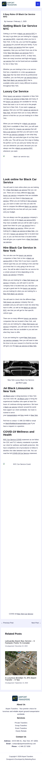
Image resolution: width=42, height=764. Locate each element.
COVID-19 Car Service (20, 453)
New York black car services (18, 53)
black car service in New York (23, 231)
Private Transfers (21, 723)
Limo (25, 383)
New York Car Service (25, 614)
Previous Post (7, 623)
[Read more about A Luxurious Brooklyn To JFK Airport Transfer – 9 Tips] (21, 663)
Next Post (36, 623)
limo (22, 415)
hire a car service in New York (17, 99)
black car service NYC (26, 34)
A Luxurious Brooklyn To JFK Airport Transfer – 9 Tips (20, 679)
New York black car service (17, 190)
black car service (11, 407)
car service (25, 217)
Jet (17, 383)
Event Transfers (21, 728)
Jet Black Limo (8, 396)
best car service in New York (25, 346)
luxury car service (15, 47)
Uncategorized (9, 646)
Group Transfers (21, 725)
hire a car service (9, 132)
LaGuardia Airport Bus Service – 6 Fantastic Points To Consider (20, 642)
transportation (12, 415)
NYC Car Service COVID (12, 440)
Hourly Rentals (21, 731)
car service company (16, 135)
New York (34, 415)
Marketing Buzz (30, 759)
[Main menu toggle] (38, 4)
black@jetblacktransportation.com (17, 423)
